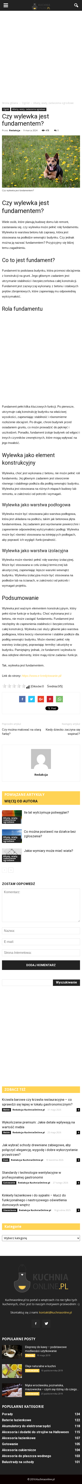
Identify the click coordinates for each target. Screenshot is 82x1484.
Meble (6, 1109)
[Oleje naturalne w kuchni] (12, 1371)
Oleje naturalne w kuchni (40, 1366)
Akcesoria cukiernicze (19, 1450)
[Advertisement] (41, 56)
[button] (76, 5)
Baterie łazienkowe (16, 1420)
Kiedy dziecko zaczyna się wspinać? (63, 732)
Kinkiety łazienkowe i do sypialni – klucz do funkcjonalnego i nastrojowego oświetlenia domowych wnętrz (34, 1200)
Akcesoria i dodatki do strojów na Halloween (35, 1432)
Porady (30, 1355)
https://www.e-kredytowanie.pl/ (42, 675)
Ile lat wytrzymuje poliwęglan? (46, 812)
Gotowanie (9, 1182)
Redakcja (14, 130)
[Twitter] (46, 1324)
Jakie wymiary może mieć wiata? (48, 851)
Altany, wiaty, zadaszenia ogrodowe (28, 109)
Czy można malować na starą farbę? (21, 732)
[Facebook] (36, 1324)
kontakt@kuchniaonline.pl (55, 1312)
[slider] (14, 686)
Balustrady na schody (18, 1462)
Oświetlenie (9, 1210)
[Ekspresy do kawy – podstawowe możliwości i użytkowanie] (12, 1352)
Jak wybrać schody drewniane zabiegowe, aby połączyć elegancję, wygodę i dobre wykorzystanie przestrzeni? (40, 1150)
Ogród (6, 109)
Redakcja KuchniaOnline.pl (29, 1109)
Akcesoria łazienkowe (19, 1438)
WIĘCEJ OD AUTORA (21, 801)
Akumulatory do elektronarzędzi (26, 1426)
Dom (5, 1160)
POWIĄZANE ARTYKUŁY (24, 794)
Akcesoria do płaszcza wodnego (26, 1456)
